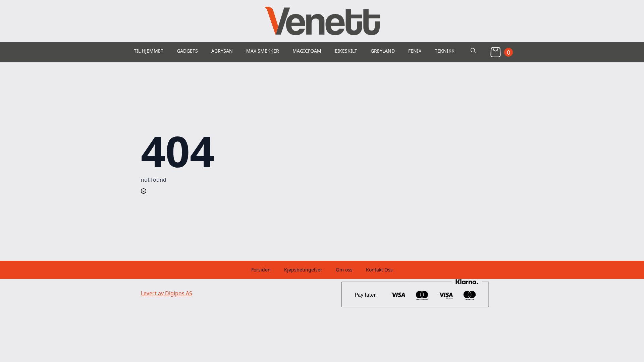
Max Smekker (262, 51)
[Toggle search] (473, 50)
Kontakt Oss (379, 269)
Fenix (414, 51)
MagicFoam (306, 51)
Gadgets (187, 51)
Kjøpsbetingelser (303, 269)
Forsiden (261, 269)
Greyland (383, 51)
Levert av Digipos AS (166, 293)
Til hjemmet (148, 51)
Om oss (344, 269)
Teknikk (444, 51)
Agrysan (222, 51)
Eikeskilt (346, 51)
